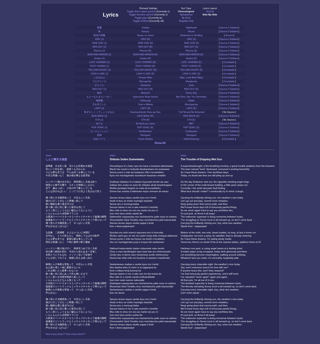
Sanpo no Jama (145, 35)
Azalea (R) (145, 58)
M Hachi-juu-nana (145, 123)
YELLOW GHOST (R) (145, 69)
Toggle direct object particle (141, 11)
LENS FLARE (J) (99, 73)
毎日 (99, 92)
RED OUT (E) (191, 89)
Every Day (191, 92)
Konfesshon (145, 131)
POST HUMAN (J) (99, 66)
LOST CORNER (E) (191, 62)
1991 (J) (99, 39)
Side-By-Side (209, 14)
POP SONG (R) (145, 127)
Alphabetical (186, 14)
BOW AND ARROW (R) (145, 54)
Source (224, 27)
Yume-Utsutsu (145, 139)
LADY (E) (191, 108)
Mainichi (145, 92)
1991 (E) (191, 39)
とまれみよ (99, 77)
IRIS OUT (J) (99, 46)
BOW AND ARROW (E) (191, 54)
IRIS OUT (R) (145, 46)
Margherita (191, 81)
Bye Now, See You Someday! (191, 96)
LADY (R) (145, 108)
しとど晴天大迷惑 (56, 159)
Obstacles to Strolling (191, 35)
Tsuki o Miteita (145, 104)
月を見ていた (99, 104)
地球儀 (99, 100)
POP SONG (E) (191, 127)
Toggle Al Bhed (140, 21)
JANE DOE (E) (191, 43)
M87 (191, 123)
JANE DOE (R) (145, 43)
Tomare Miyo (145, 77)
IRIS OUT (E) (191, 46)
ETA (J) (99, 119)
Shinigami (145, 135)
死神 (99, 135)
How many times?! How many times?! (65, 334)
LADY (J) (99, 108)
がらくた (99, 85)
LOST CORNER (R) (145, 62)
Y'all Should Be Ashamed (191, 112)
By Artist (186, 17)
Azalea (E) (191, 58)
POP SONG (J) (99, 127)
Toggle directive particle (141, 14)
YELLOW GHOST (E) (191, 69)
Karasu (145, 31)
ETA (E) (191, 119)
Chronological (186, 11)
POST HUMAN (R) (145, 66)
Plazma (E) (191, 50)
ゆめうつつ (99, 139)
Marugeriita (145, 81)
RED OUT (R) (145, 89)
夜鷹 (99, 27)
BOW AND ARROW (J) (99, 54)
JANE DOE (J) (99, 43)
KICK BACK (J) (99, 115)
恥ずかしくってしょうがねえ (99, 112)
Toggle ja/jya (141, 17)
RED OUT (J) (99, 89)
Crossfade (229, 62)
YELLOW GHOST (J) (99, 69)
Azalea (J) (99, 58)
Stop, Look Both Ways (191, 77)
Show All (160, 143)
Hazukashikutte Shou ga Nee (145, 112)
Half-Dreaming (191, 139)
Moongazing (191, 104)
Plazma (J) (99, 50)
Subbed (234, 27)
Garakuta (145, 85)
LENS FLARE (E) (191, 73)
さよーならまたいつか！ (99, 96)
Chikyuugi (145, 100)
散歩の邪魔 (99, 35)
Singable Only (186, 21)
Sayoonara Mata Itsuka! (145, 96)
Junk (191, 85)
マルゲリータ (99, 81)
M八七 (99, 123)
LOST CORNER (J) (99, 62)
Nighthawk (191, 27)
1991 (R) (145, 39)
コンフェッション (99, 131)
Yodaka (145, 27)
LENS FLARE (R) (145, 73)
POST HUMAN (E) (191, 66)
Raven (191, 31)
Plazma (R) (145, 50)
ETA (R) (145, 119)
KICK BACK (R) (145, 115)
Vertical (210, 11)
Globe (191, 100)
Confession (191, 131)
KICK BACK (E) (191, 115)
